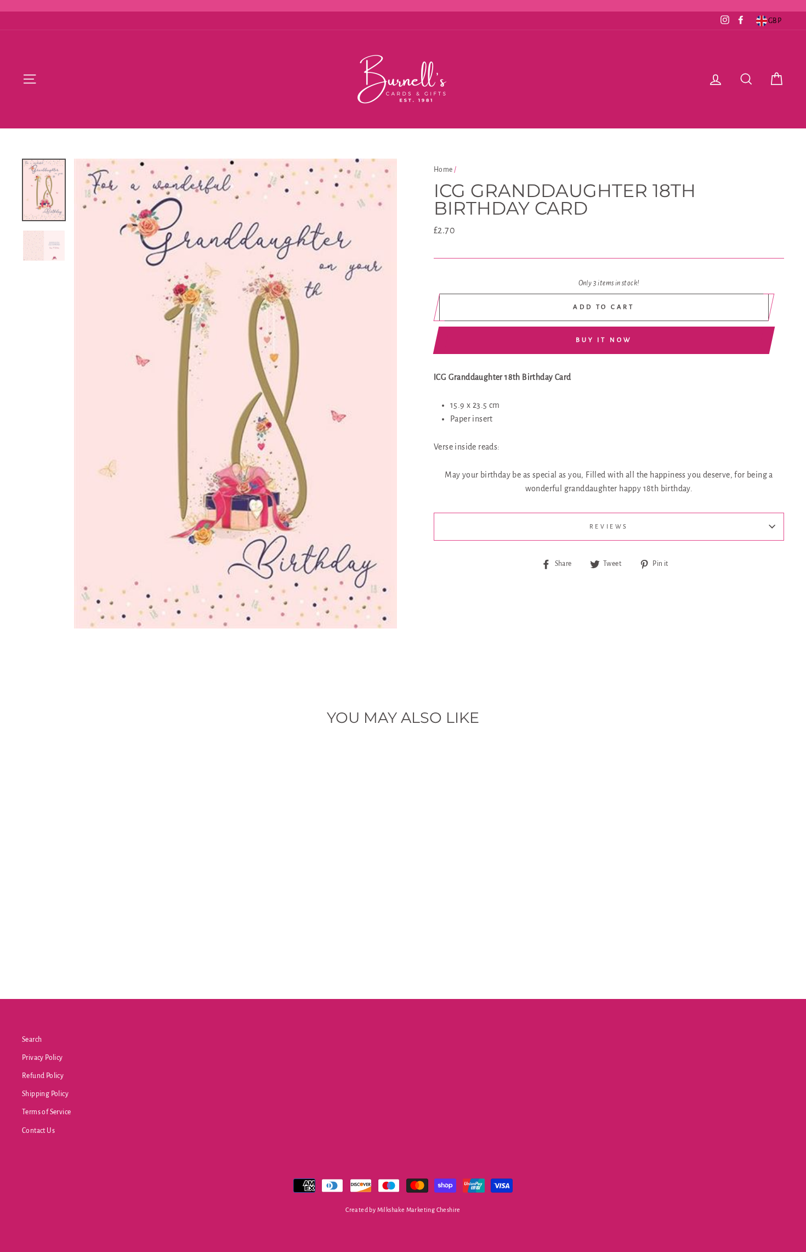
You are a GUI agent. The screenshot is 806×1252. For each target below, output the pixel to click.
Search (32, 1039)
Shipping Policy (45, 1094)
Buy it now (604, 340)
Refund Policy (43, 1076)
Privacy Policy (42, 1058)
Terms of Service (46, 1112)
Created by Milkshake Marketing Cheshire (403, 1209)
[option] (235, 393)
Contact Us (38, 1131)
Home (443, 169)
